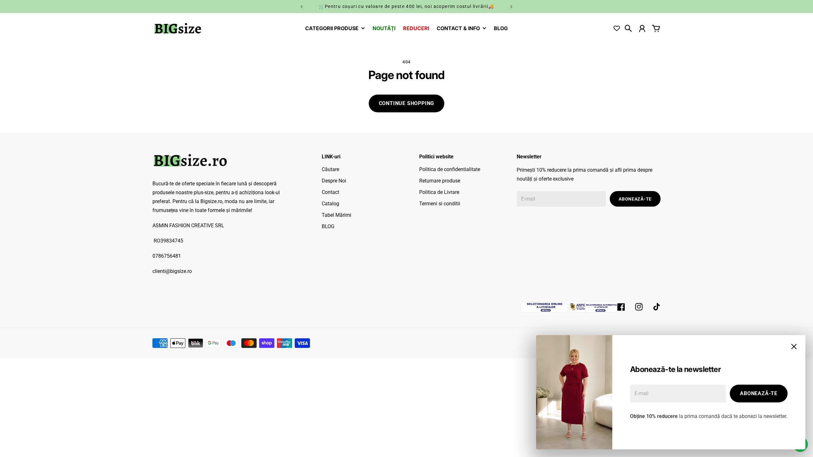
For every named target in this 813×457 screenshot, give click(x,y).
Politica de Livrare (439, 192)
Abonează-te (758, 393)
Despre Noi (334, 181)
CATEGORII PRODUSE (332, 28)
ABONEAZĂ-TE (635, 199)
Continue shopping (406, 103)
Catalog (330, 204)
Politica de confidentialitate (449, 169)
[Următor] (511, 6)
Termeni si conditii (439, 204)
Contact (330, 192)
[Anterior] (302, 6)
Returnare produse (439, 181)
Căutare (330, 169)
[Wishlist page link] (617, 28)
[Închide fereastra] (794, 346)
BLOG (328, 226)
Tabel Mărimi (336, 215)
